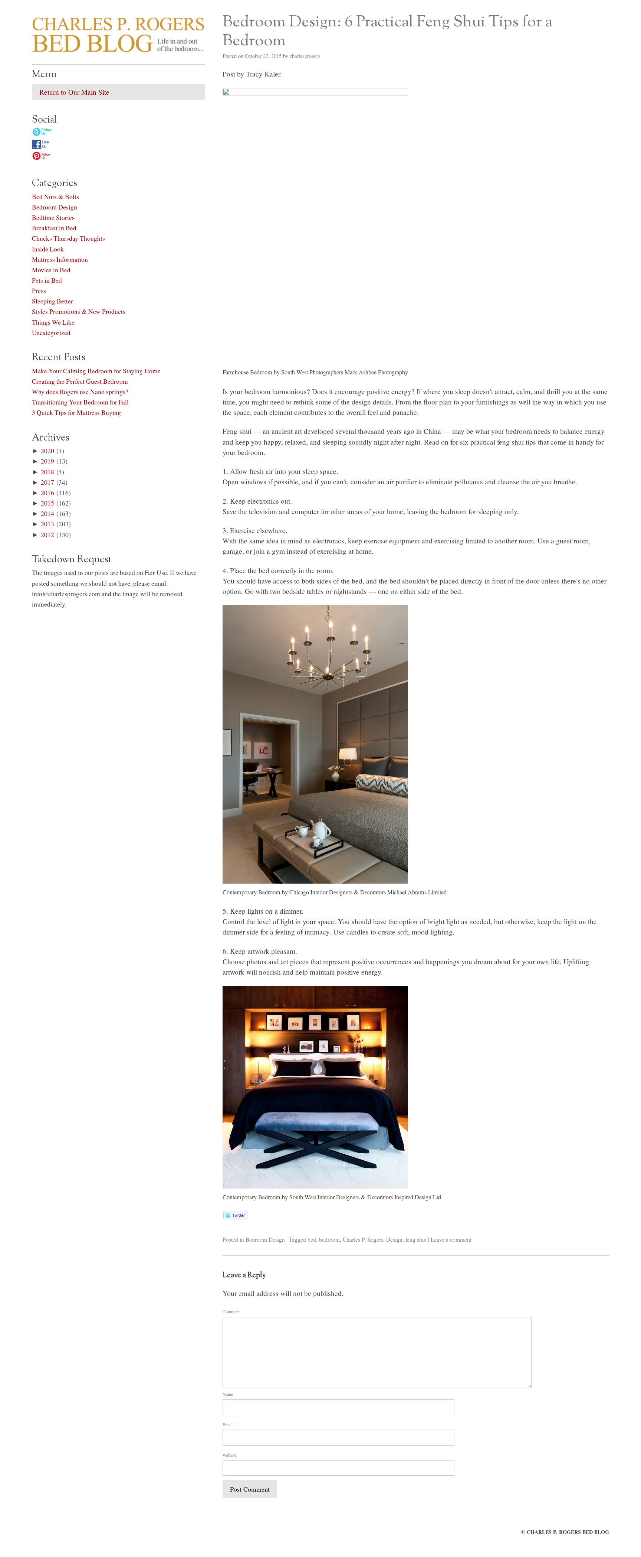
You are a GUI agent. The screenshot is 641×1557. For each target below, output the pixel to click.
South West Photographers (312, 372)
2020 (47, 450)
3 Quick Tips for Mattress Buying (76, 412)
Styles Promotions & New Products (78, 311)
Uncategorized (51, 332)
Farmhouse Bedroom (247, 372)
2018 (47, 471)
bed (312, 1239)
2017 (47, 482)
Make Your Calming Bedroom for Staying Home (96, 370)
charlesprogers (305, 55)
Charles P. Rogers (363, 1239)
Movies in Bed (51, 269)
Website (229, 1455)
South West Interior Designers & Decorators (341, 1197)
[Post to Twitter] (235, 1216)
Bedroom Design (265, 1239)
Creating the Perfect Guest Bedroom (80, 381)
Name (228, 1394)
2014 (47, 513)
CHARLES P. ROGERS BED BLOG (568, 1532)
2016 (47, 492)
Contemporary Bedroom (251, 892)
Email (228, 1424)
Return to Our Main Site (74, 92)
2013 (47, 523)
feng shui (416, 1239)
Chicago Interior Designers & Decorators (337, 892)
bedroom (329, 1239)
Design (394, 1239)
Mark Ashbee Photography (376, 372)
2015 (47, 502)
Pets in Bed (47, 280)
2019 (47, 460)
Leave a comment (451, 1239)
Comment (231, 1311)
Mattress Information (60, 259)
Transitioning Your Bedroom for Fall (80, 401)
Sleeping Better (52, 300)
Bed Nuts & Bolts (55, 196)
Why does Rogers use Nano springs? (80, 391)
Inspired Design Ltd (417, 1197)
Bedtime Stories (53, 217)
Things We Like (53, 322)
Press (39, 290)
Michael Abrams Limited (417, 892)
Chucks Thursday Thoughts (68, 238)
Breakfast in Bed (54, 227)
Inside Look (48, 248)
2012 (47, 534)
